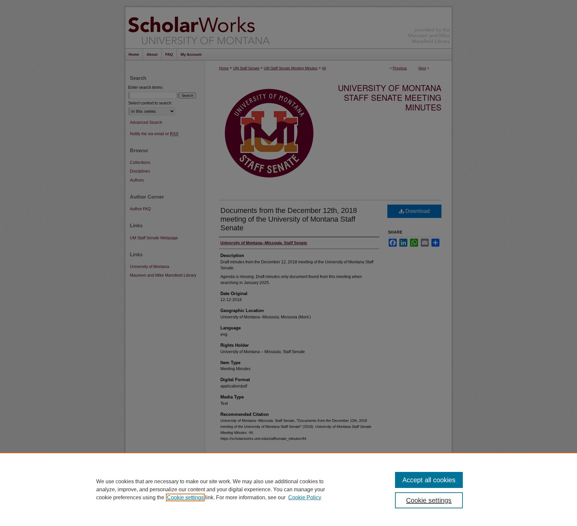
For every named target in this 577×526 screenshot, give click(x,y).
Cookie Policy (304, 497)
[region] (288, 489)
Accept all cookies (428, 480)
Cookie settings (185, 497)
